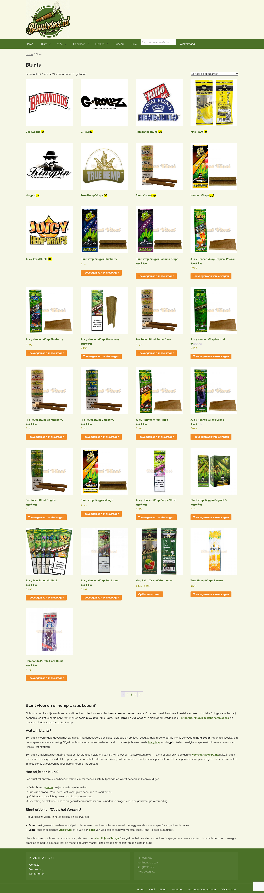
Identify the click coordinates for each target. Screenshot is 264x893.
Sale (134, 43)
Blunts (163, 889)
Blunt (44, 43)
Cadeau (119, 43)
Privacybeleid (228, 889)
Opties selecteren (149, 594)
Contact (34, 864)
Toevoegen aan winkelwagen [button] (101, 272)
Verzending (36, 869)
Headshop (79, 43)
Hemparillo (185, 717)
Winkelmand (187, 43)
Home (29, 43)
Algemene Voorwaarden (202, 889)
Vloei (60, 43)
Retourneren (36, 873)
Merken (100, 43)
